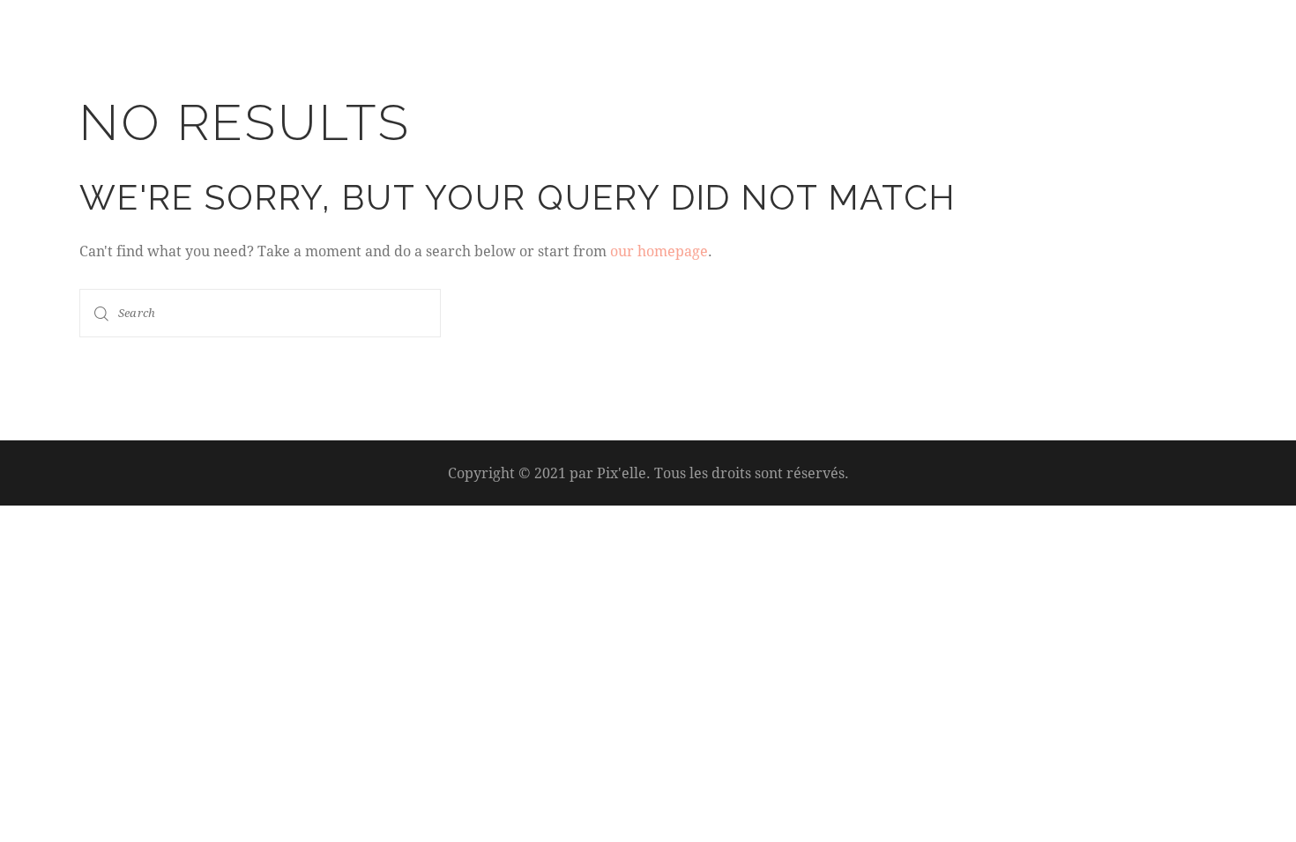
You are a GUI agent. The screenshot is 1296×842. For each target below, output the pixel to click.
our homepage (659, 250)
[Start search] (101, 313)
